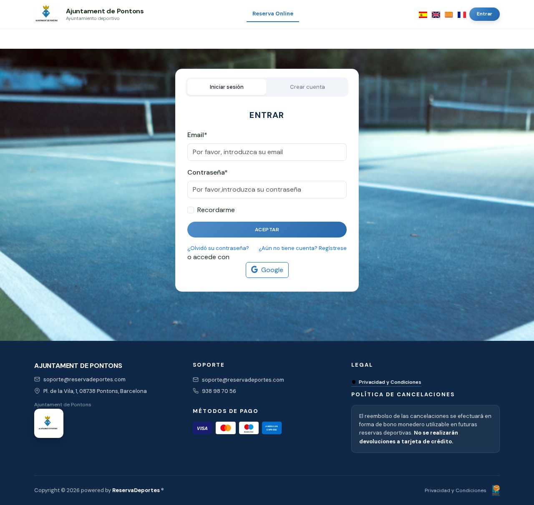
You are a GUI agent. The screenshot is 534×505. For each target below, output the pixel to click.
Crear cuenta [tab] (307, 86)
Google (272, 269)
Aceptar (267, 229)
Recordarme (216, 209)
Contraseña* (207, 172)
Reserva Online (272, 13)
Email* (197, 134)
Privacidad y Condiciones (390, 382)
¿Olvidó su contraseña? (218, 248)
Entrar (484, 13)
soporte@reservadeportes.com (84, 379)
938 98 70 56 (219, 391)
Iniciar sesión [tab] (227, 86)
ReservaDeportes (136, 490)
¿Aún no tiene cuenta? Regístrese (303, 248)
